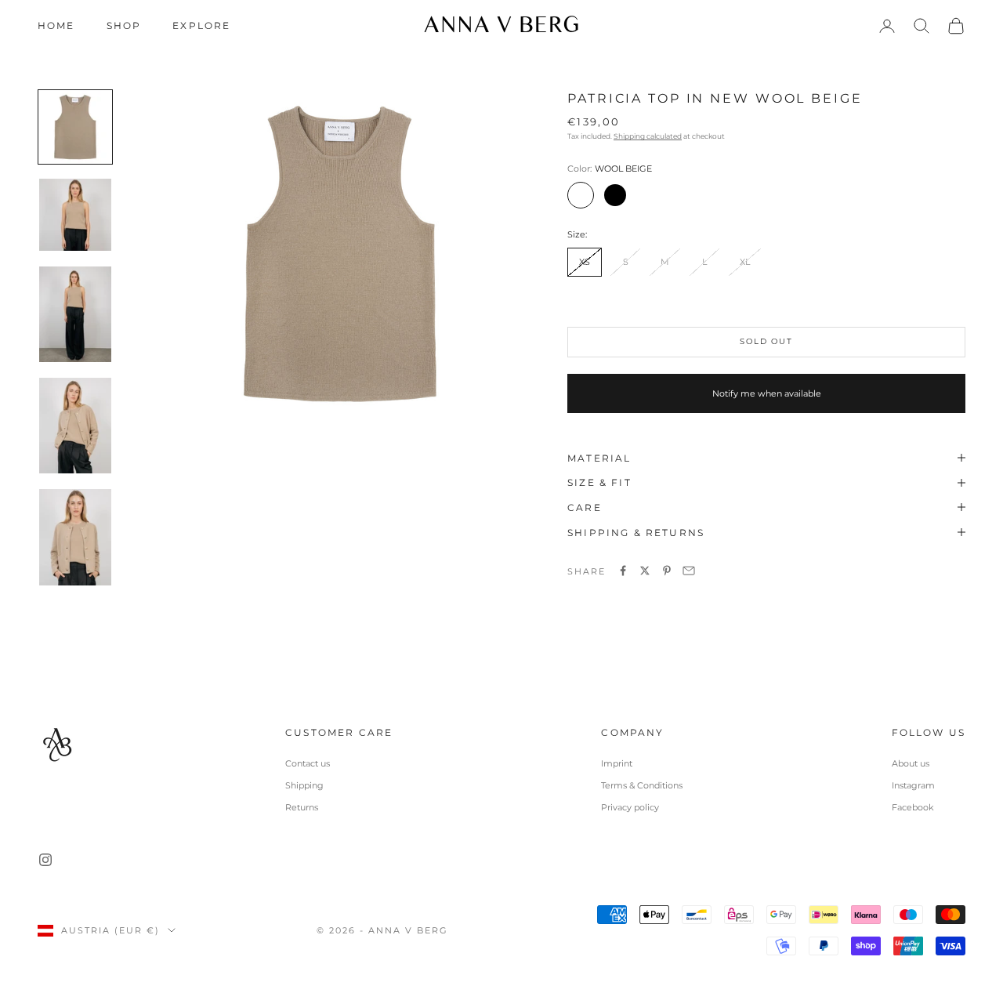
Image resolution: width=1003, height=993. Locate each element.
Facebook (913, 807)
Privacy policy (630, 807)
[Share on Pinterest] (667, 570)
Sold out (766, 340)
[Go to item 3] (75, 314)
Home (56, 25)
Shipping (304, 785)
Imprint (616, 763)
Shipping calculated (648, 135)
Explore (201, 25)
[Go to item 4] (75, 425)
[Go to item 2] (75, 214)
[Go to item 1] (75, 127)
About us (910, 763)
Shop (124, 25)
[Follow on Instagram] (45, 860)
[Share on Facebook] (623, 570)
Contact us (307, 763)
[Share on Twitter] (645, 570)
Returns (301, 807)
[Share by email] (689, 570)
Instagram (913, 785)
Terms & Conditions (642, 785)
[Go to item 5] (75, 536)
